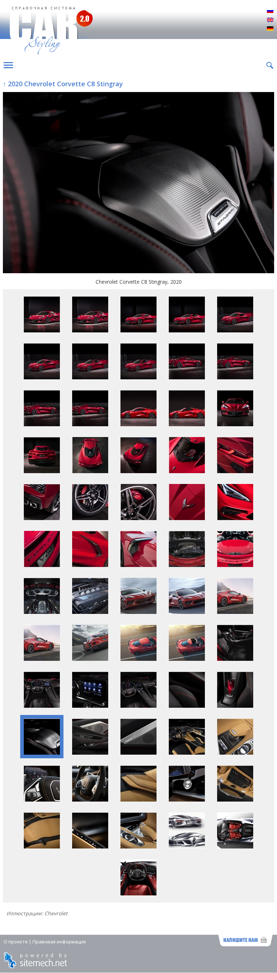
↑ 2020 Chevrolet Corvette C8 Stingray (63, 83)
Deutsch (270, 29)
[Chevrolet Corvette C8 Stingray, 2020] (138, 183)
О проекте (16, 941)
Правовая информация (59, 941)
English (270, 20)
